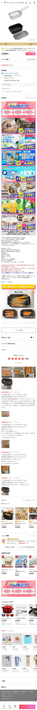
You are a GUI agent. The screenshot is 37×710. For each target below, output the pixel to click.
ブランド (17, 500)
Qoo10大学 (3, 693)
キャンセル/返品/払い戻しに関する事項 (11, 91)
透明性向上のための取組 (6, 696)
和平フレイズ (5, 48)
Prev (3, 24)
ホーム (22, 693)
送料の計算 (16, 75)
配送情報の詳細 (5, 88)
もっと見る (18, 362)
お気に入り (4, 708)
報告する (3, 687)
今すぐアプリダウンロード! (13, 693)
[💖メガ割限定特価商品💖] (18, 588)
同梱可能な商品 (5, 553)
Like (11, 646)
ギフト (15, 708)
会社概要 (3, 691)
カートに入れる (27, 707)
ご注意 (3, 681)
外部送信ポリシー (25, 691)
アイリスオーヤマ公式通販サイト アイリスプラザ (15, 3)
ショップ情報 (17, 535)
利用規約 (8, 691)
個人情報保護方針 (15, 691)
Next (33, 24)
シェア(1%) (9, 708)
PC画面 (31, 691)
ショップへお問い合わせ (19, 343)
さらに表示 (19, 330)
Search (30, 3)
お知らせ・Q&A (17, 337)
